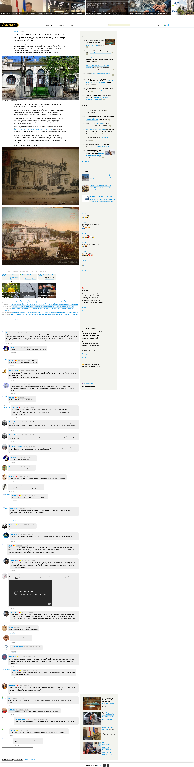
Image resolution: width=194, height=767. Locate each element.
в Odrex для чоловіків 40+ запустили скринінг (100, 81)
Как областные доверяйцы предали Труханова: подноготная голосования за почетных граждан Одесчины (38, 301)
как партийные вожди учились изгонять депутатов (97, 118)
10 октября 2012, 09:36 (22, 709)
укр (141, 25)
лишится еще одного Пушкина (99, 109)
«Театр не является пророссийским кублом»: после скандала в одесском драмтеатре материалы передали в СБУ (101, 187)
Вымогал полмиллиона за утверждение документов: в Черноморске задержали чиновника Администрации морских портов (108, 748)
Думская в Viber (88, 383)
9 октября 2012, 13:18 (24, 360)
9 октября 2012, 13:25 (24, 397)
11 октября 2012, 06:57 (28, 613)
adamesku (14, 347)
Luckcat (11, 575)
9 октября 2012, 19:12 (21, 575)
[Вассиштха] (4, 659)
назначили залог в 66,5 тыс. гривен (100, 52)
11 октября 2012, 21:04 (25, 508)
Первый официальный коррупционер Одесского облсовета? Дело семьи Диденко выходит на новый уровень (45, 312)
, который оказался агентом (102, 75)
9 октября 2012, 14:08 (25, 435)
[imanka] (5, 508)
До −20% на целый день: (93, 137)
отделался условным (106, 90)
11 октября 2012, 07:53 (25, 730)
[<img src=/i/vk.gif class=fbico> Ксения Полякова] (4, 449)
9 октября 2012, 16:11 (25, 476)
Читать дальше (86, 307)
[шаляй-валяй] (4, 373)
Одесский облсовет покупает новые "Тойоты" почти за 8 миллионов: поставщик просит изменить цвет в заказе (44, 304)
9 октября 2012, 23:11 (28, 671)
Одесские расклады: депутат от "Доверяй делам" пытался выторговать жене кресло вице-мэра (36, 303)
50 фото (52, 278)
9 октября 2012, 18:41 (24, 525)
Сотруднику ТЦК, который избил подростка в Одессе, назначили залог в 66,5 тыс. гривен (108, 716)
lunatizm (12, 709)
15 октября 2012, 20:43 (30, 646)
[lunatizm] (4, 713)
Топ (71, 25)
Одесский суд (90, 124)
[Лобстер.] (4, 528)
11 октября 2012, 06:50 (28, 560)
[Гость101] (5, 729)
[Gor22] (4, 698)
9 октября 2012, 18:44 (22, 545)
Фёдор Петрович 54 (21, 719)
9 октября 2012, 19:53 (20, 627)
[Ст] (6, 640)
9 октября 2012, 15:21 (23, 467)
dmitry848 (15, 407)
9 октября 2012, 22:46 (26, 656)
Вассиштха (12, 656)
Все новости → (86, 161)
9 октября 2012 (17, 31)
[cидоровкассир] (7, 739)
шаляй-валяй (13, 370)
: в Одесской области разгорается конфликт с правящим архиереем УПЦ (100, 131)
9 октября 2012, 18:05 (23, 486)
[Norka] (4, 631)
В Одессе (88, 73)
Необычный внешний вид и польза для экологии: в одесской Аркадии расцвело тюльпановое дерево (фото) (10, 295)
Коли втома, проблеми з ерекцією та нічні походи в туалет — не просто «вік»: (98, 80)
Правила (26, 759)
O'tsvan (11, 486)
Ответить (9, 343)
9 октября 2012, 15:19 (29, 446)
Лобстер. (12, 525)
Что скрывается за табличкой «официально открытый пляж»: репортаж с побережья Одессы (103, 176)
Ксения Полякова (16, 446)
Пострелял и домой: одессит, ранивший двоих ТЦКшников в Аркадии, (99, 89)
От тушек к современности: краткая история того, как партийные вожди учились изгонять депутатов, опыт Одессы (148, 13)
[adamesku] (6, 351)
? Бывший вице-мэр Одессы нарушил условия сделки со (99, 59)
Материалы (50, 25)
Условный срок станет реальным (96, 58)
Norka (11, 627)
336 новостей (28, 278)
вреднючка (12, 685)
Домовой (12, 422)
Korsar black (15, 560)
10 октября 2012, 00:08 (19, 698)
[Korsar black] (6, 563)
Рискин (11, 467)
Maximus (14, 534)
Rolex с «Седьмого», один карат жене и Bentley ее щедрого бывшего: (94, 151)
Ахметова (12, 476)
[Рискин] (4, 470)
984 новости (13, 277)
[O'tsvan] (4, 489)
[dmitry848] (6, 407)
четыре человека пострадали (100, 146)
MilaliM (10, 545)
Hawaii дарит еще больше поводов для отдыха (98, 138)
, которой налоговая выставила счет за (98, 124)
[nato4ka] (4, 359)
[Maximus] (6, 538)
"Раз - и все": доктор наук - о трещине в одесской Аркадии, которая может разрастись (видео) (28, 295)
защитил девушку (99, 124)
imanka (12, 508)
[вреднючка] (4, 688)
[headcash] (6, 388)
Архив (61, 25)
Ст (11, 637)
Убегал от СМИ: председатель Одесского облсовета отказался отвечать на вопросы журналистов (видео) (43, 306)
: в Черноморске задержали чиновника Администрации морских (99, 68)
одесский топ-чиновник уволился (95, 154)
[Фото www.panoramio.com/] (40, 99)
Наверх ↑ (17, 319)
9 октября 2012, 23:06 (28, 407)
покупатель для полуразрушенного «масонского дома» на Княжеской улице (34, 128)
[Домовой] (4, 425)
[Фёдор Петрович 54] (7, 720)
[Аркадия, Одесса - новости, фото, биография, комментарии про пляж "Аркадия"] (22, 274)
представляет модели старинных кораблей (92, 44)
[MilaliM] (4, 546)
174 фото (34, 278)
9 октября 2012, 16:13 (24, 385)
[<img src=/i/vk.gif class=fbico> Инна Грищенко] (6, 650)
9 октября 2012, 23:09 (28, 495)
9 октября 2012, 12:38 (20, 333)
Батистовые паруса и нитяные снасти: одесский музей (95, 41)
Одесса (88, 109)
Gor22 (9, 698)
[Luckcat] (4, 578)
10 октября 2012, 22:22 (37, 719)
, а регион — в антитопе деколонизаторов (100, 109)
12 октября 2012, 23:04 (20, 637)
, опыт (102, 119)
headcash (14, 385)
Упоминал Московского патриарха (96, 129)
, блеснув (93, 156)
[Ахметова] (4, 480)
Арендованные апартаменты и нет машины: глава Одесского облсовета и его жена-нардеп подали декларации (46, 295)
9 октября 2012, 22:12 (24, 534)
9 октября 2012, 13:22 (27, 370)
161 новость (48, 278)
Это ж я (8, 333)
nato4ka (11, 360)
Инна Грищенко (17, 646)
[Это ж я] (3, 335)
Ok (104, 765)
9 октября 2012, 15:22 (25, 347)
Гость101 (12, 730)
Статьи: (85, 171)
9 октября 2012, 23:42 (26, 685)
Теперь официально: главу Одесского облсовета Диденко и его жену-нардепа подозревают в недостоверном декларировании (39, 309)
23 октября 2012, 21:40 (31, 740)
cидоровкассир (18, 740)
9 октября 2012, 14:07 (25, 422)
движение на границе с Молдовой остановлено (97, 98)
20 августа (85, 105)
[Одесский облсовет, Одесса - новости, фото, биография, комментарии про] (6, 275)
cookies (99, 765)
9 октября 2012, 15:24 (25, 457)
